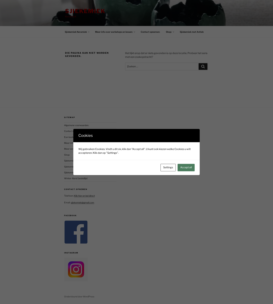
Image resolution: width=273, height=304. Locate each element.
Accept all (186, 167)
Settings (168, 167)
